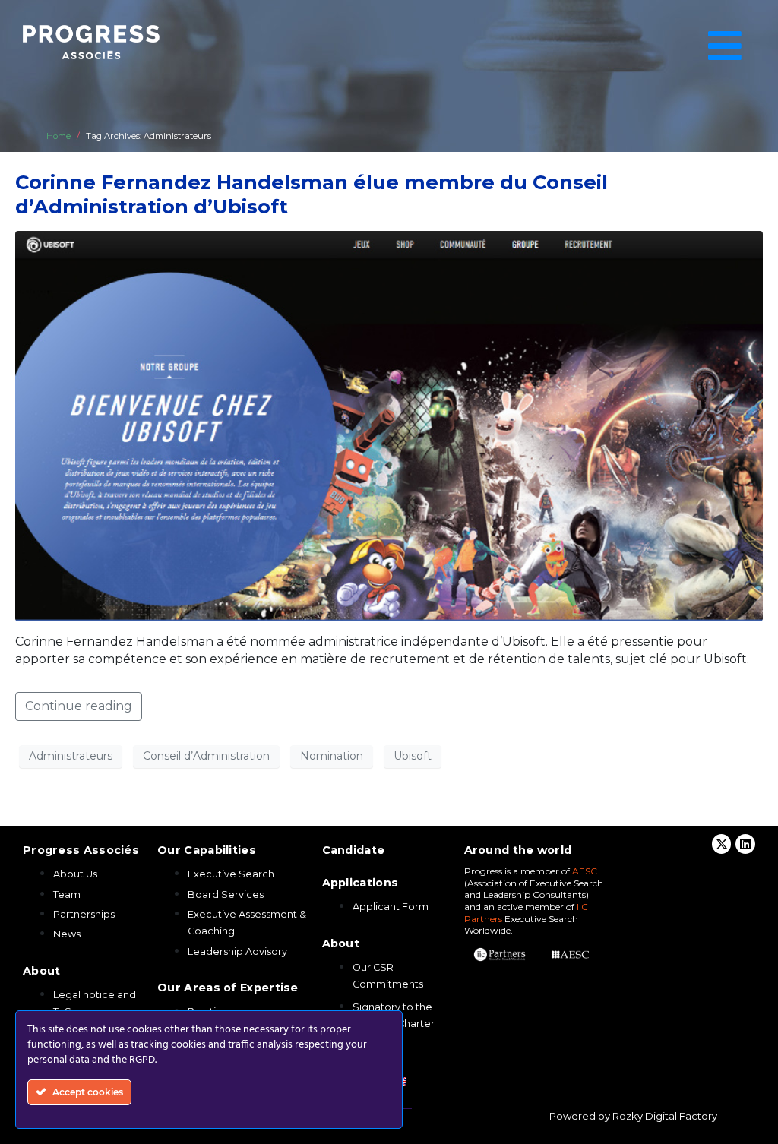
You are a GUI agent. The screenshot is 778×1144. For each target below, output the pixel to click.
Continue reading (78, 706)
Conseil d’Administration (206, 756)
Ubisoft (413, 756)
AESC (584, 871)
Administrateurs (70, 756)
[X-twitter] (722, 844)
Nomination (331, 756)
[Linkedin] (745, 844)
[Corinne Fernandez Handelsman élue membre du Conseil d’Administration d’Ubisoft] (389, 425)
